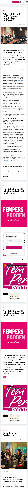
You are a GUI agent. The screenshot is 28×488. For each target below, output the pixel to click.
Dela (22, 69)
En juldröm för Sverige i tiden (10, 434)
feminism (12, 294)
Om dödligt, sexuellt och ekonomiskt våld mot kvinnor (13, 191)
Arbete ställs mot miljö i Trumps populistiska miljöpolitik (11, 17)
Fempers (9, 376)
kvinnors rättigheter (14, 296)
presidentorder (9, 78)
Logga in (23, 1)
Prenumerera (15, 1)
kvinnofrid (17, 294)
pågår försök (13, 85)
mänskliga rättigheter (14, 298)
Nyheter (5, 11)
